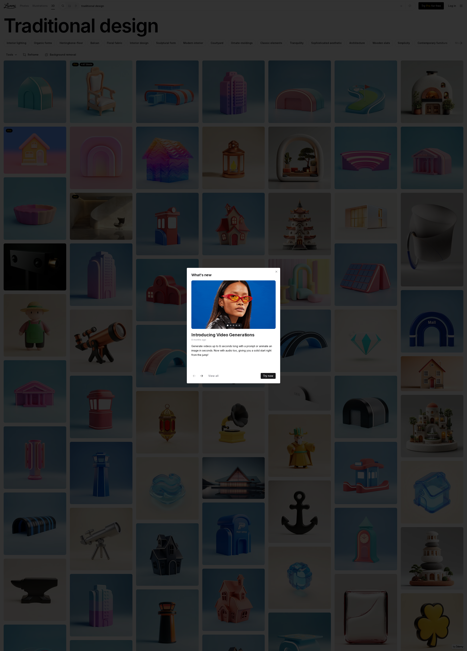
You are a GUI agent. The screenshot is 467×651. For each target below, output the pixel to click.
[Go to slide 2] (230, 325)
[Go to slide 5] (239, 325)
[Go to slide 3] (233, 325)
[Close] (276, 271)
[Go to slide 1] (227, 325)
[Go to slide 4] (236, 325)
